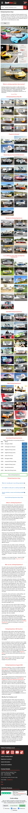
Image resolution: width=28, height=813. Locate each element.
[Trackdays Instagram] (12, 753)
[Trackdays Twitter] (8, 753)
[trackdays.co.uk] (11, 4)
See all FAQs (14, 94)
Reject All (6, 805)
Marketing (15, 810)
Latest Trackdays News (7, 756)
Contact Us (10, 779)
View (24, 443)
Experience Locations (6, 759)
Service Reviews (21, 793)
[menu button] (2, 3)
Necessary (7, 808)
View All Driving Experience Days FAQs (14, 497)
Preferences (22, 808)
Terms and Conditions (6, 764)
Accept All (22, 805)
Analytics (15, 808)
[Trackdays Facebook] (3, 753)
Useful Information (5, 762)
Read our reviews (20, 558)
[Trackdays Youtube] (17, 753)
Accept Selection (13, 805)
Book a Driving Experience (14, 474)
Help (2, 784)
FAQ (2, 782)
